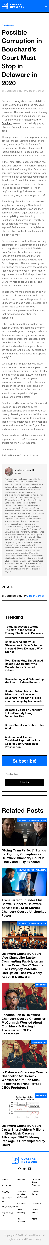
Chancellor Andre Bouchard (37, 1182)
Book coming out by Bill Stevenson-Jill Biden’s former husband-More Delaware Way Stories (24, 646)
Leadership (37, 1203)
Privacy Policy (33, 1239)
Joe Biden (21, 1203)
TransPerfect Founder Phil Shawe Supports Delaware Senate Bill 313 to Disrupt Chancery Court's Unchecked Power (24, 907)
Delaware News (39, 1042)
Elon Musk (41, 985)
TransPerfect (8, 25)
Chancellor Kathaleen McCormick (22, 1194)
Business (21, 1179)
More (34, 1219)
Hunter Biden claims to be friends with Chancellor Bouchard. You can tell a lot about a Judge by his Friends (23, 696)
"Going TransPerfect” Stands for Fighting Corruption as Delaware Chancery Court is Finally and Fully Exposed (24, 856)
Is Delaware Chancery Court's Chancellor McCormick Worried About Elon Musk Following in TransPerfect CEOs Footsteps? (24, 1079)
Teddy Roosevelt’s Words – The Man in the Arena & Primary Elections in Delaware (24, 630)
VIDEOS (5, 1192)
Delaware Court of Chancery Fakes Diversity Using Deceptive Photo (23, 713)
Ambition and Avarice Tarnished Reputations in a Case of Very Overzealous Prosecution (22, 742)
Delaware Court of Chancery (32, 820)
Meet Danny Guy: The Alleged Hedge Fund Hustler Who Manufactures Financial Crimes (24, 665)
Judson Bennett (36, 91)
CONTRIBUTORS (10, 1207)
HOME (5, 1179)
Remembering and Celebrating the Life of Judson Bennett (24, 680)
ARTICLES (7, 1185)
